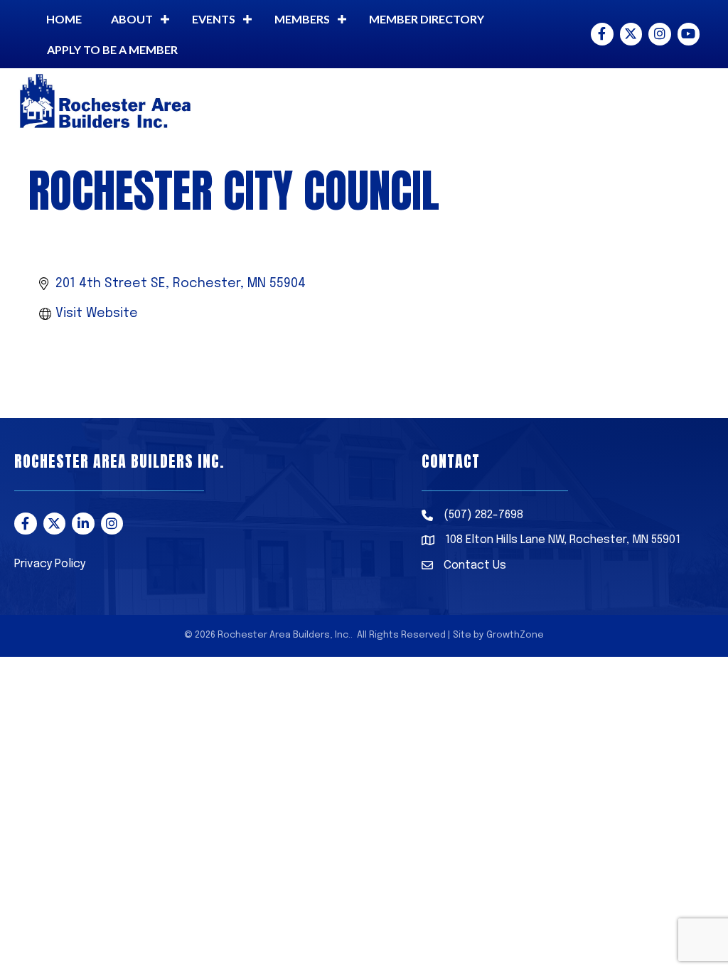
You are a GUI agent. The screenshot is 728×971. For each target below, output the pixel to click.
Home (64, 19)
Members (302, 19)
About (132, 19)
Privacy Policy (49, 564)
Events (213, 19)
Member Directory (426, 19)
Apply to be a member (112, 49)
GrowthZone (515, 635)
